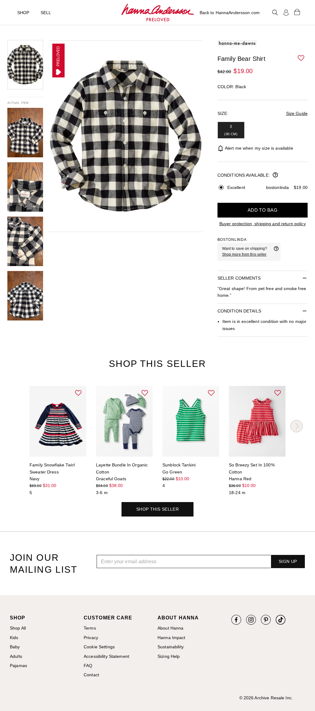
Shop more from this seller (244, 254)
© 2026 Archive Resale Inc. (266, 697)
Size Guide (297, 113)
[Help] (276, 251)
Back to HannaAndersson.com (230, 12)
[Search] (275, 12)
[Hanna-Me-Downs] (158, 13)
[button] (301, 58)
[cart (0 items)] (297, 12)
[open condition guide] (275, 175)
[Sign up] (286, 12)
